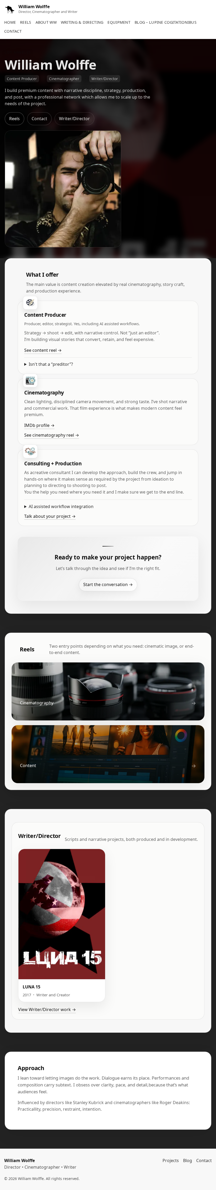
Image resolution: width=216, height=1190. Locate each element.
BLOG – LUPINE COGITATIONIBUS (166, 22)
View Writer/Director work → (47, 1009)
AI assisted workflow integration (61, 506)
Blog (187, 1160)
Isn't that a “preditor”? (51, 364)
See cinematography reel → (51, 435)
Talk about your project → (50, 516)
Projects (171, 1160)
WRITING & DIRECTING (82, 22)
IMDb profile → (39, 425)
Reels (14, 118)
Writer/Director (74, 118)
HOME (10, 22)
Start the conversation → (108, 584)
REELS (25, 22)
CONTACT (13, 31)
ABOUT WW (46, 22)
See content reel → (43, 350)
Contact (39, 118)
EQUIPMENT (118, 22)
